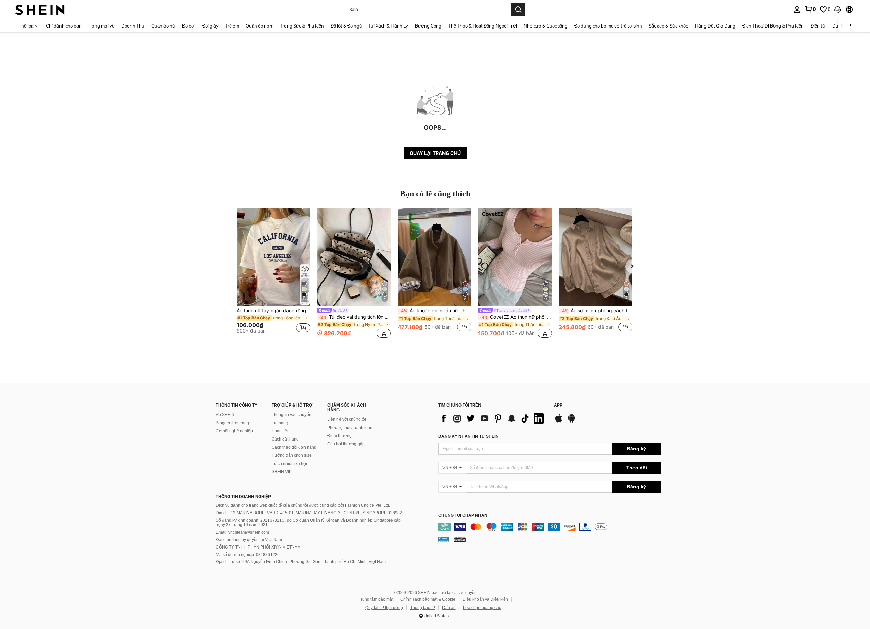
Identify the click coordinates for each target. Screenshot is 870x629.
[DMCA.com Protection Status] (460, 539)
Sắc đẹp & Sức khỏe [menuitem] (668, 26)
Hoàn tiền (281, 431)
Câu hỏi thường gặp (346, 444)
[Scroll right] (850, 25)
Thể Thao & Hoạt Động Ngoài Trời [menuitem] (482, 26)
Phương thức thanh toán (349, 427)
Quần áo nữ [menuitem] (163, 26)
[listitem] (273, 273)
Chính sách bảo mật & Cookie (427, 599)
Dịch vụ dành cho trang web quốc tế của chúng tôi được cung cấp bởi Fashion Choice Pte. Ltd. (303, 505)
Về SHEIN (225, 414)
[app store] (558, 421)
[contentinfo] (549, 527)
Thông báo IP (422, 607)
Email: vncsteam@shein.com (242, 532)
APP (558, 405)
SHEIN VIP (282, 471)
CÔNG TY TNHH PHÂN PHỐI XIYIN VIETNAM (258, 547)
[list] (492, 418)
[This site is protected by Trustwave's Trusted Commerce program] (443, 539)
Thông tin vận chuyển (291, 414)
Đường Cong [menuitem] (428, 26)
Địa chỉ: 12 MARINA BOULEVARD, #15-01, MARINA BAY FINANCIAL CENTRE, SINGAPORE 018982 (309, 512)
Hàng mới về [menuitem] (101, 26)
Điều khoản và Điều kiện (485, 599)
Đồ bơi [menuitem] (188, 26)
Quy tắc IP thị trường (384, 607)
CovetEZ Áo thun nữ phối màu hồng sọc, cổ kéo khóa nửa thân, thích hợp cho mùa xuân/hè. (516, 317)
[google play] (571, 421)
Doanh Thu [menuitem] (132, 26)
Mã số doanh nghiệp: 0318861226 (248, 554)
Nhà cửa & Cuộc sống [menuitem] (546, 26)
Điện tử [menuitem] (818, 26)
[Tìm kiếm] (518, 9)
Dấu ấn (449, 607)
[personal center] (797, 9)
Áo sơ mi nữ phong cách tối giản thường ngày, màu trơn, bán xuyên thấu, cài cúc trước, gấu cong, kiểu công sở (596, 310)
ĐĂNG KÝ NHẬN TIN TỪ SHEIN (468, 436)
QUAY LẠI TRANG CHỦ (435, 153)
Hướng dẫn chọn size (292, 455)
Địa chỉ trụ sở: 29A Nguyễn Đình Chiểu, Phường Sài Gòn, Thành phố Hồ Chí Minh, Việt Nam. (301, 561)
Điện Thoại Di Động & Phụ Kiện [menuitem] (773, 26)
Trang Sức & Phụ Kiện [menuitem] (302, 26)
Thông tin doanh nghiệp (243, 496)
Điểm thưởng (339, 435)
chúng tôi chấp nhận (462, 515)
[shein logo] (40, 9)
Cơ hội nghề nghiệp (234, 431)
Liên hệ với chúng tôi (346, 419)
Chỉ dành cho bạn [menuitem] (64, 26)
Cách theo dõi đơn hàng (294, 447)
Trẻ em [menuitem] (232, 26)
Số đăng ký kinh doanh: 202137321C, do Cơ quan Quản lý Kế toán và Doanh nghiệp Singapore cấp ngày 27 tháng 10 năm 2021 (308, 522)
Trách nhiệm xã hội (289, 463)
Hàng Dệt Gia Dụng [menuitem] (715, 26)
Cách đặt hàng (285, 439)
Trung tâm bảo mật (376, 599)
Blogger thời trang (232, 422)
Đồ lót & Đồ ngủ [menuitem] (346, 26)
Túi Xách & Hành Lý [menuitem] (388, 26)
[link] (810, 9)
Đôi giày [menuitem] (210, 26)
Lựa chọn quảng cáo (482, 607)
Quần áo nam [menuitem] (259, 26)
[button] (838, 9)
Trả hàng (280, 422)
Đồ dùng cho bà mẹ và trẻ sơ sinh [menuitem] (608, 26)
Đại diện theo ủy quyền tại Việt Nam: (249, 539)
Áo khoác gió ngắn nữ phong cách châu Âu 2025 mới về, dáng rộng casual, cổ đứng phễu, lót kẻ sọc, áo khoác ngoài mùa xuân (435, 310)
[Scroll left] (842, 25)
